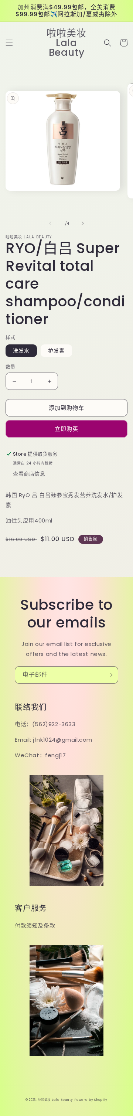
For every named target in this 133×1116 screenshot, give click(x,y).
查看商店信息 (29, 473)
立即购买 (66, 429)
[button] (9, 43)
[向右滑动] (83, 223)
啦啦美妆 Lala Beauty (55, 1100)
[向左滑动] (50, 223)
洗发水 (21, 350)
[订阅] (110, 675)
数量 (11, 366)
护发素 (56, 350)
